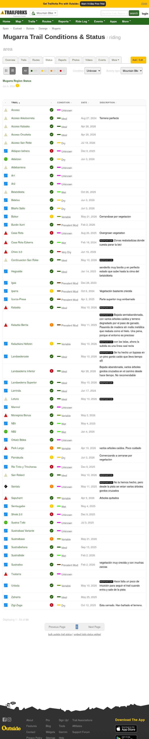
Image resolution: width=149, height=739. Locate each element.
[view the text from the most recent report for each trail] (12, 70)
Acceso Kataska (20, 126)
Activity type (113, 70)
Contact (30, 732)
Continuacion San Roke (24, 260)
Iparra (14, 291)
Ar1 (13, 175)
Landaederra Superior (24, 382)
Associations (82, 720)
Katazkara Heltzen (21, 344)
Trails (31, 21)
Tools (62, 726)
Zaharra (16, 597)
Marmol (15, 407)
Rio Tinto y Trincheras (24, 467)
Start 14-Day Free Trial (92, 3)
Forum (81, 732)
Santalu (15, 486)
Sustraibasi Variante (22, 530)
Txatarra (16, 574)
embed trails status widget (87, 634)
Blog (48, 726)
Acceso (15, 110)
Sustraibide (17, 555)
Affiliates (77, 726)
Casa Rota (17, 233)
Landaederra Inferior (23, 371)
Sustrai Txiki (18, 522)
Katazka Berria (19, 325)
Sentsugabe (18, 506)
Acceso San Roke (21, 142)
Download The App (130, 719)
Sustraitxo (17, 564)
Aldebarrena (18, 167)
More (125, 21)
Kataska (16, 307)
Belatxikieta (17, 192)
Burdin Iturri (18, 224)
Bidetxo (15, 200)
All (25, 70)
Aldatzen (16, 159)
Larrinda (16, 390)
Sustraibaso (18, 539)
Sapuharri (17, 498)
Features (31, 726)
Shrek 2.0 (16, 514)
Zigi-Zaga (16, 605)
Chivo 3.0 (16, 252)
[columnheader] (6, 103)
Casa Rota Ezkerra (22, 242)
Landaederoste (20, 356)
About (29, 720)
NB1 (13, 423)
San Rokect (18, 475)
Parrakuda (17, 457)
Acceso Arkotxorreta (23, 118)
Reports (63, 21)
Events (98, 21)
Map (18, 21)
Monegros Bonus (21, 415)
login (145, 13)
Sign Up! (64, 720)
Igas (13, 283)
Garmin (63, 732)
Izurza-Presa (18, 299)
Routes (46, 21)
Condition (78, 70)
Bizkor (14, 216)
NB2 (13, 431)
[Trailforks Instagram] (9, 719)
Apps (113, 21)
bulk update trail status (60, 634)
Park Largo (17, 448)
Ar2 (13, 183)
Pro (48, 720)
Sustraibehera (19, 547)
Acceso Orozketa (21, 134)
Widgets (50, 732)
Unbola (15, 585)
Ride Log (81, 21)
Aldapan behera (20, 151)
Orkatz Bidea (18, 440)
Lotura (15, 399)
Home (6, 21)
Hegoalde (16, 271)
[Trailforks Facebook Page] (5, 719)
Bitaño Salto (18, 208)
